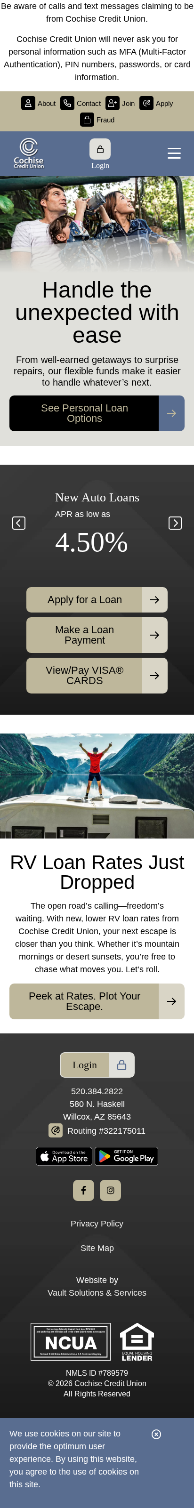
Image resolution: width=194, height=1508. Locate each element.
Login (85, 1065)
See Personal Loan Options (84, 413)
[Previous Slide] (76, 426)
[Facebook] (83, 1190)
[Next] (175, 524)
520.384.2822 (97, 1091)
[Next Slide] (117, 426)
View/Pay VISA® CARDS (84, 675)
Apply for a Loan (85, 599)
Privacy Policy (97, 1223)
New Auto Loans (97, 497)
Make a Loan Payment (84, 635)
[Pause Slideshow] (97, 426)
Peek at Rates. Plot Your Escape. (84, 1001)
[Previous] (18, 524)
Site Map (97, 1248)
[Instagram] (110, 1190)
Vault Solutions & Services (97, 1293)
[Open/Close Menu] (174, 153)
